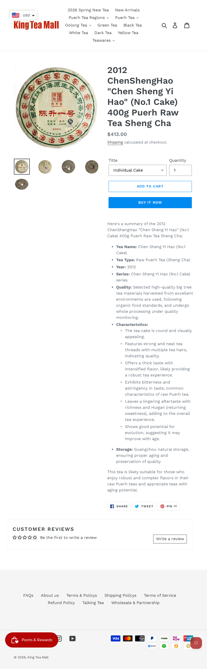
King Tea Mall (38, 657)
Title (113, 160)
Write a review (170, 538)
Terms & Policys (81, 595)
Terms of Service (160, 595)
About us (50, 595)
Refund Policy (61, 602)
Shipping (115, 142)
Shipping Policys (120, 595)
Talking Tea (93, 602)
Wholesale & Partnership (135, 602)
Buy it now (150, 202)
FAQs (28, 595)
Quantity (177, 160)
